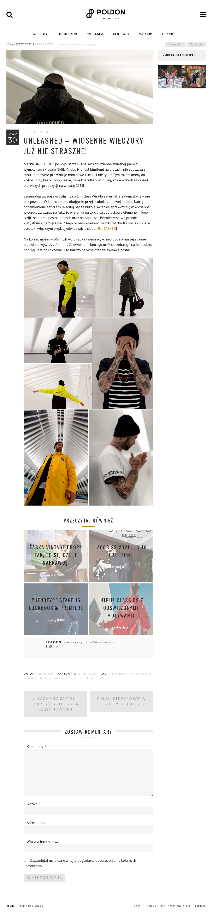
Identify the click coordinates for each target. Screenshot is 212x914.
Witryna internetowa (43, 841)
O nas (137, 906)
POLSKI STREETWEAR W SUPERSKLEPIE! (121, 701)
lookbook (121, 673)
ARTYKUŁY (168, 34)
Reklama (151, 906)
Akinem (61, 244)
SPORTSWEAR (95, 34)
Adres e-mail (38, 822)
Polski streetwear (29, 906)
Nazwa (33, 804)
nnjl (131, 673)
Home (9, 44)
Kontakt (200, 906)
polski (139, 673)
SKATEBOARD (121, 34)
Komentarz (36, 746)
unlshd (93, 678)
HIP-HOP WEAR (68, 34)
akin (111, 673)
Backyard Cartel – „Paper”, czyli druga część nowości (55, 704)
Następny (196, 44)
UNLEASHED (106, 228)
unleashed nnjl (78, 678)
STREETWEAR (41, 34)
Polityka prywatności (175, 906)
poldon (54, 642)
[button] (68, 288)
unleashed (60, 678)
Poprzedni (175, 44)
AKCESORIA (146, 34)
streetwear (46, 678)
